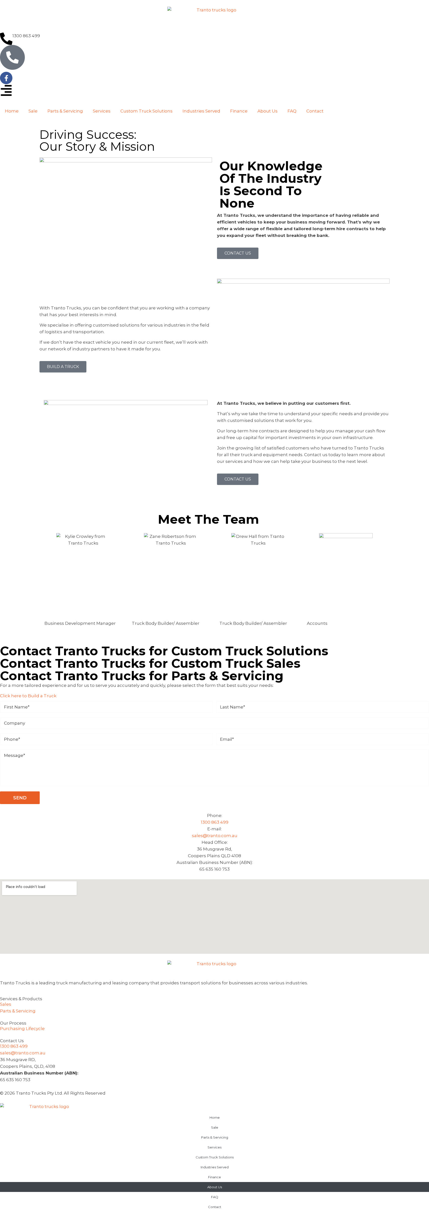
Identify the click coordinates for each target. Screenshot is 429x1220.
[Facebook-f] (6, 78)
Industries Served (201, 111)
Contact (314, 111)
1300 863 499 (26, 35)
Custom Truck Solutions (146, 111)
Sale (33, 111)
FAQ (291, 111)
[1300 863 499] (6, 39)
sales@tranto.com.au (214, 835)
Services (101, 111)
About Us (267, 111)
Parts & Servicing (65, 111)
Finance (239, 111)
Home (12, 111)
